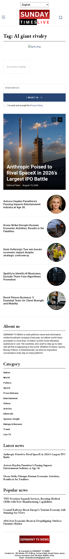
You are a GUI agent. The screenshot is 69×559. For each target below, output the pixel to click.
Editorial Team (13, 185)
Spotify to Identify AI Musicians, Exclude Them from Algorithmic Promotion (22, 276)
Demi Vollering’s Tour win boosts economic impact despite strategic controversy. (22, 252)
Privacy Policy (36, 105)
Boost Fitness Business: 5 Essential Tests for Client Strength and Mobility (23, 300)
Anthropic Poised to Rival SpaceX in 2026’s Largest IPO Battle (32, 173)
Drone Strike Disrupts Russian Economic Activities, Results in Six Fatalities (23, 228)
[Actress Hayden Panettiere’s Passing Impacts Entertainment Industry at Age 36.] (56, 204)
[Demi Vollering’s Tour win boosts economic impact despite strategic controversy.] (56, 252)
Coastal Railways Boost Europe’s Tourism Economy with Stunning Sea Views (34, 511)
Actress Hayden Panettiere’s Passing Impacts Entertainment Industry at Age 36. (22, 204)
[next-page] (59, 119)
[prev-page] (53, 119)
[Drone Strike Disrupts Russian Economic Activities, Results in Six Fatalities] (56, 228)
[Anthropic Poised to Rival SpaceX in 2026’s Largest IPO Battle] (34, 152)
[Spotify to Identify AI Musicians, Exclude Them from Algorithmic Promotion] (56, 276)
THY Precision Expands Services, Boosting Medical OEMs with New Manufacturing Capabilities (31, 500)
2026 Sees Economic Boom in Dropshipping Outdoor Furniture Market (32, 522)
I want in (32, 97)
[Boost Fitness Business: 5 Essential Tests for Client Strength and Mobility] (56, 300)
